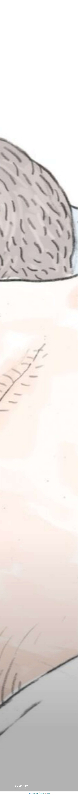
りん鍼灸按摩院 (21, 786)
